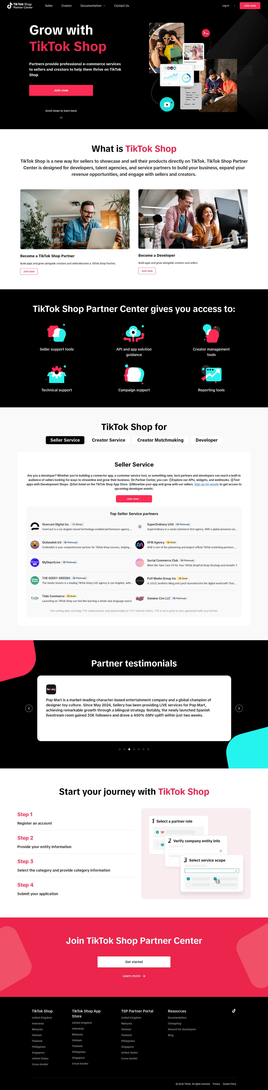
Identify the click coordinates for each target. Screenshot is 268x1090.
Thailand (37, 1041)
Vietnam (37, 1035)
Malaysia (37, 1029)
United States (40, 1058)
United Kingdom (42, 1017)
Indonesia (38, 1023)
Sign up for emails (206, 484)
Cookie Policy (229, 1084)
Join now (132, 498)
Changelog (174, 1023)
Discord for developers (182, 1029)
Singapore (38, 1052)
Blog (171, 1035)
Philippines (38, 1046)
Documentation (177, 1017)
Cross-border (40, 1064)
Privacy (216, 1084)
